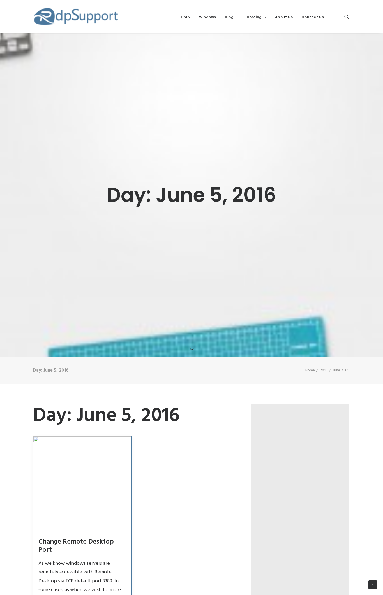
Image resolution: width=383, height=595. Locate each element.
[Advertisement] (303, 447)
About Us (284, 17)
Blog (229, 17)
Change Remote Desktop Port (76, 546)
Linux (185, 17)
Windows (207, 17)
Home (310, 370)
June (336, 370)
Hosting (254, 17)
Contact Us (312, 17)
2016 (324, 370)
